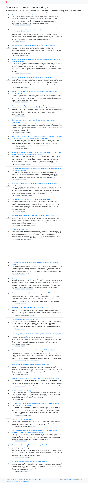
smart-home (22, 24)
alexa (22, 374)
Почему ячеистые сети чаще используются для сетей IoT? (31, 279)
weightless (23, 345)
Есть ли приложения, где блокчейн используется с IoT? (31, 293)
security (17, 24)
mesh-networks (30, 288)
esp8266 (29, 239)
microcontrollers (24, 101)
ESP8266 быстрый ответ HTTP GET (24, 229)
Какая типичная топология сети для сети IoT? (27, 307)
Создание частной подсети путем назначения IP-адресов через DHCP (36, 378)
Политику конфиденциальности (25, 481)
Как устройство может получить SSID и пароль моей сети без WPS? (35, 215)
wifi (22, 148)
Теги (25, 2)
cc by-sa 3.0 (69, 479)
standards (23, 164)
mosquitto (26, 87)
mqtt (22, 87)
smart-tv (22, 329)
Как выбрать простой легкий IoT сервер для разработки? (31, 199)
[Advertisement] (34, 252)
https (25, 239)
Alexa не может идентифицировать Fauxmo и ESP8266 (30, 364)
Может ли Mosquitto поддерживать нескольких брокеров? (32, 77)
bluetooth (30, 195)
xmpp (29, 415)
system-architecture (25, 315)
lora (22, 399)
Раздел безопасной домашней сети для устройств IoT (30, 106)
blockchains (28, 73)
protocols (26, 148)
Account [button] (79, 2)
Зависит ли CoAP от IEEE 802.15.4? (23, 419)
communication (24, 195)
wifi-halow (28, 164)
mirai (27, 55)
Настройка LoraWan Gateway (21, 391)
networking (28, 24)
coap (34, 426)
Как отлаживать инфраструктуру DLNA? (25, 319)
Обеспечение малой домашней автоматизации (28, 15)
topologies (23, 288)
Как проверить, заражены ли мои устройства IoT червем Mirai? (33, 45)
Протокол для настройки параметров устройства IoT (30, 461)
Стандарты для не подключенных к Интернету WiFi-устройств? (33, 350)
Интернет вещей (18, 2)
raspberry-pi (27, 457)
